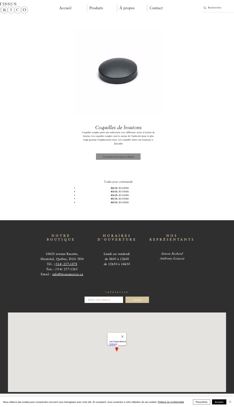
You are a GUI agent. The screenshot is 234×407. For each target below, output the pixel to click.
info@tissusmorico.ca (67, 274)
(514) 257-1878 (65, 264)
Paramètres (201, 401)
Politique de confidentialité (171, 401)
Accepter (219, 401)
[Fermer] (230, 401)
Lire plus (118, 143)
